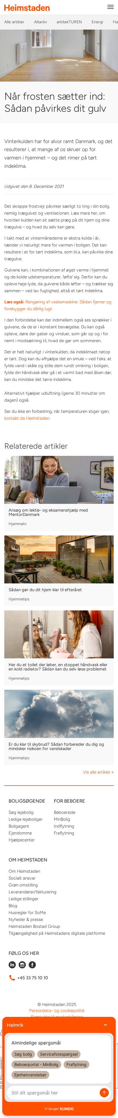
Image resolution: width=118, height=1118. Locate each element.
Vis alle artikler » (98, 772)
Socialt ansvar (22, 878)
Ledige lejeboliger (25, 819)
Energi (97, 22)
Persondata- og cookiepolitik (56, 1010)
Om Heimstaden (24, 871)
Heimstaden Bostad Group (34, 926)
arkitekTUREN (69, 22)
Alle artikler (14, 22)
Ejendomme (20, 833)
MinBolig (62, 819)
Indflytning (64, 826)
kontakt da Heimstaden (26, 418)
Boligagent (19, 826)
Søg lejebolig (21, 812)
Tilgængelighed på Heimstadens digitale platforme (57, 933)
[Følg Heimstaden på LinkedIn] (12, 966)
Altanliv (40, 22)
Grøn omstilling (23, 885)
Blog (13, 905)
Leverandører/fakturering (32, 892)
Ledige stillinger (23, 898)
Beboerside (64, 812)
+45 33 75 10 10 (32, 977)
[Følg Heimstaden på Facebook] (32, 966)
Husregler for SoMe (27, 912)
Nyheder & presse (26, 919)
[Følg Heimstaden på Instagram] (22, 966)
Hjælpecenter (22, 840)
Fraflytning (64, 833)
